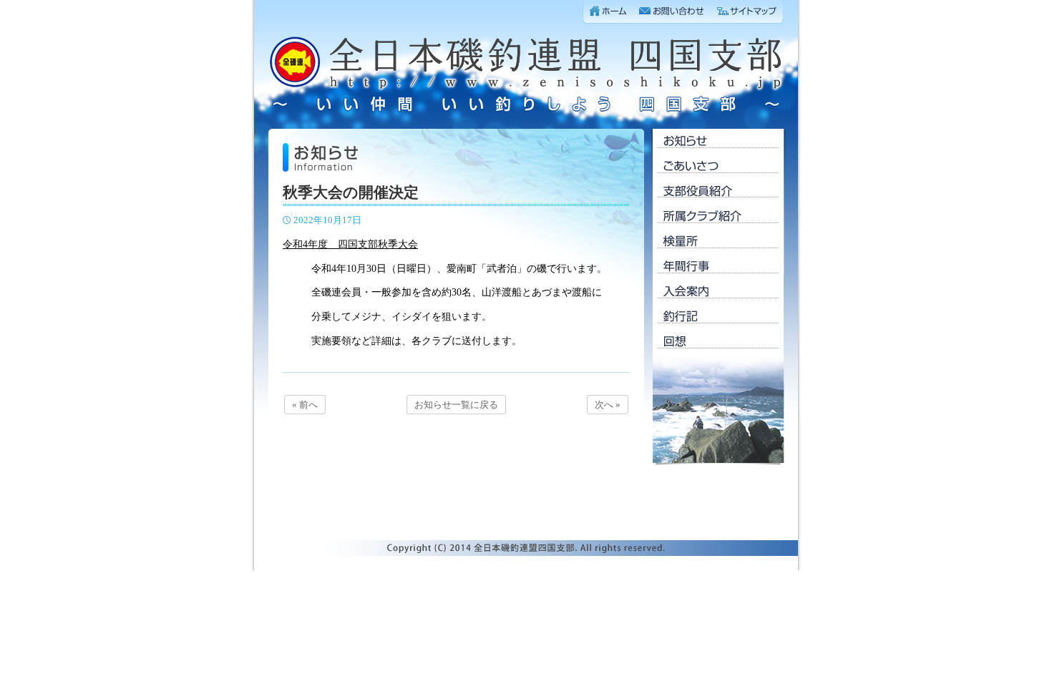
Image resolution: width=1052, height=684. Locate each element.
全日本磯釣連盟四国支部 (526, 75)
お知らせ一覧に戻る (456, 404)
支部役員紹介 (718, 191)
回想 (718, 341)
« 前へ (305, 404)
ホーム (608, 12)
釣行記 (718, 316)
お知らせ (718, 141)
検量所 (718, 241)
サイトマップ (747, 12)
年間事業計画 (718, 266)
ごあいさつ (718, 166)
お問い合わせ (672, 12)
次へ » (607, 404)
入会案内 (718, 291)
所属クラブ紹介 (718, 216)
